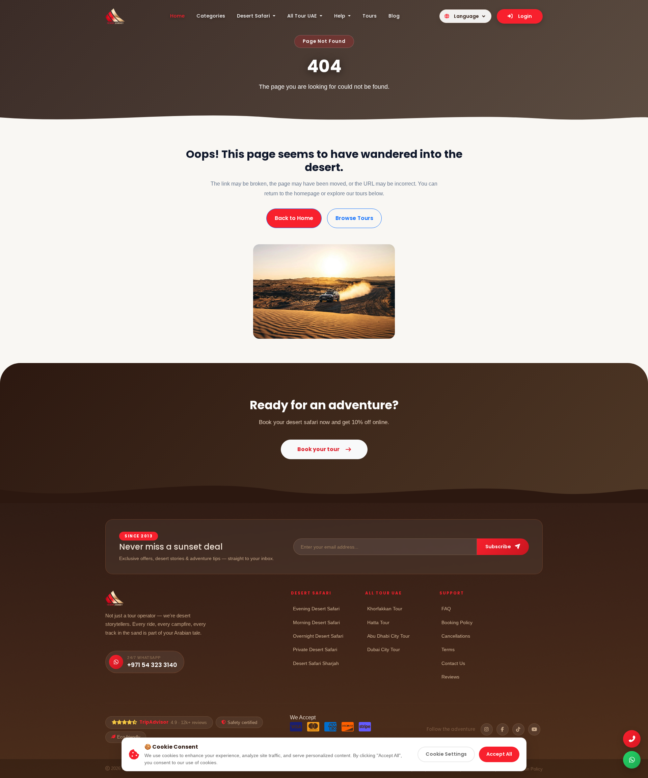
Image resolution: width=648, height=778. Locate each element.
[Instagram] (487, 729)
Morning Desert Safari (316, 622)
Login (525, 16)
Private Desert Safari (315, 649)
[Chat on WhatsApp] (632, 760)
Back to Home (294, 218)
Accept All (499, 754)
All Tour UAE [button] (302, 15)
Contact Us (453, 663)
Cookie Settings (446, 754)
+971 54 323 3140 (152, 665)
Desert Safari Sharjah (316, 663)
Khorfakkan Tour (384, 608)
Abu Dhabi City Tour (388, 635)
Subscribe (498, 546)
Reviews (450, 676)
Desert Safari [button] (254, 15)
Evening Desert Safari (316, 608)
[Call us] (632, 739)
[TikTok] (518, 729)
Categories (210, 15)
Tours (369, 15)
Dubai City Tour (383, 649)
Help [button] (340, 15)
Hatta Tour (378, 622)
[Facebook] (502, 729)
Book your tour (318, 449)
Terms (448, 649)
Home (177, 15)
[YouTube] (534, 729)
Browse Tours (354, 218)
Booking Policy (457, 622)
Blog (394, 15)
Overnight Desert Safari (318, 635)
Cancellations (455, 635)
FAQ (446, 608)
